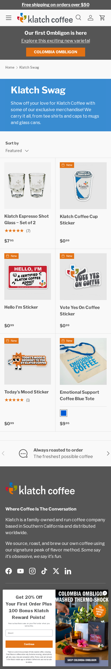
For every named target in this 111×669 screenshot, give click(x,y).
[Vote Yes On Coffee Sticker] (83, 276)
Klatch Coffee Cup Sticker (79, 220)
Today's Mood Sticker (26, 392)
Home (9, 67)
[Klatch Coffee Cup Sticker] (83, 185)
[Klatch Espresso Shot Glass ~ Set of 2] (27, 185)
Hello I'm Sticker (21, 307)
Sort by (12, 143)
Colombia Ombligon (55, 52)
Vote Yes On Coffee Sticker (80, 310)
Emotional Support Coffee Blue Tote (79, 395)
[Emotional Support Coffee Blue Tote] (83, 361)
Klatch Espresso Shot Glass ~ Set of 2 (26, 219)
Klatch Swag (29, 67)
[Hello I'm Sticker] (27, 276)
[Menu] (9, 18)
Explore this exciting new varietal (55, 40)
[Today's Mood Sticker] (27, 361)
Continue (29, 644)
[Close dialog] (104, 593)
